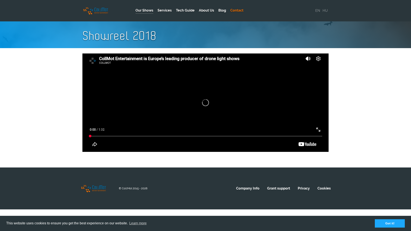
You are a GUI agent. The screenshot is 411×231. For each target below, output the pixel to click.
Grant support (278, 188)
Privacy (304, 188)
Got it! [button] (390, 223)
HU (325, 11)
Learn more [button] (138, 223)
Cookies (324, 188)
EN (317, 11)
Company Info (247, 188)
